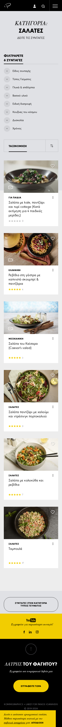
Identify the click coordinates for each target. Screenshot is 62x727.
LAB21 (29, 704)
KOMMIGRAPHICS (13, 704)
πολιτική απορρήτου (14, 722)
